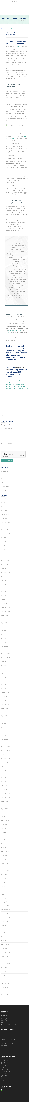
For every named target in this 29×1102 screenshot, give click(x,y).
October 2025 (4, 530)
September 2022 (5, 665)
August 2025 (4, 537)
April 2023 (3, 638)
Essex (2, 1064)
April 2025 (3, 553)
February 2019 (5, 820)
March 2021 (4, 735)
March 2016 (4, 940)
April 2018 (3, 844)
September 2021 (5, 712)
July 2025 (3, 541)
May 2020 (3, 774)
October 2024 (4, 568)
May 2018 (3, 840)
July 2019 (3, 813)
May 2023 (3, 634)
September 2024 (5, 572)
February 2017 (5, 898)
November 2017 (5, 863)
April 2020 (3, 778)
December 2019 (5, 793)
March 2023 (4, 642)
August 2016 (4, 921)
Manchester (4, 1075)
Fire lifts (25, 386)
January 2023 (4, 650)
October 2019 (4, 801)
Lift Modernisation (6, 1050)
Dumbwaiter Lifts (10, 386)
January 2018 (4, 855)
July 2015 (3, 971)
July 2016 (3, 925)
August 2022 (4, 669)
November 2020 (5, 751)
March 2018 (4, 847)
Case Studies (4, 471)
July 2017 (3, 878)
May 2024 (3, 588)
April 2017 (3, 890)
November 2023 (5, 611)
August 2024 (4, 576)
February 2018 (5, 851)
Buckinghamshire (5, 1062)
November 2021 (5, 704)
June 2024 (3, 584)
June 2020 (3, 770)
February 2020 (5, 785)
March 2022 (4, 689)
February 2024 (5, 599)
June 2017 (3, 882)
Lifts (14, 388)
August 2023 (4, 623)
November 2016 (5, 909)
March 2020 (4, 782)
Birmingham (4, 1077)
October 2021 (4, 708)
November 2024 (5, 565)
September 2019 (5, 805)
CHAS (9, 330)
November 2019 (5, 797)
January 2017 (4, 902)
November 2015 (5, 956)
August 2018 (4, 832)
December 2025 (5, 522)
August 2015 (4, 967)
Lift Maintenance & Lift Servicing (9, 1047)
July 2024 (3, 580)
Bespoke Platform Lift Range (8, 1034)
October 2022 (4, 661)
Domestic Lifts (10, 379)
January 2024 (4, 603)
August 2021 (4, 716)
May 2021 (3, 727)
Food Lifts (17, 379)
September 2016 (5, 917)
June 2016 (3, 929)
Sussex (3, 1080)
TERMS (20, 1099)
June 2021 (3, 723)
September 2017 (5, 871)
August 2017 (4, 874)
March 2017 (4, 894)
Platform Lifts (9, 21)
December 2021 (5, 700)
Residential (9, 388)
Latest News (4, 483)
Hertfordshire (4, 1066)
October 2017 (4, 867)
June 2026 (3, 499)
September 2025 (5, 534)
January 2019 (4, 824)
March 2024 (4, 596)
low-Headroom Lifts (22, 388)
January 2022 (4, 696)
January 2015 (4, 987)
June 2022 (3, 677)
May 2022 (3, 681)
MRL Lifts (19, 386)
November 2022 (5, 658)
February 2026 (5, 514)
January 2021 (4, 743)
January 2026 (4, 518)
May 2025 (3, 549)
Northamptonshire (6, 1071)
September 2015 (5, 964)
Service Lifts (18, 381)
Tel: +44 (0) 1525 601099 (7, 1022)
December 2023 (5, 607)
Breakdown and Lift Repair (8, 1049)
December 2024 (5, 561)
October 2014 (4, 995)
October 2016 (4, 913)
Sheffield (3, 1073)
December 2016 (5, 905)
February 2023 (5, 646)
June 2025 (3, 545)
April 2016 (3, 936)
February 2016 (5, 944)
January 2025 (4, 557)
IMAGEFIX (11, 1099)
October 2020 (4, 754)
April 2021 (3, 731)
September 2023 (5, 619)
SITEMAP (16, 1099)
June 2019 (3, 816)
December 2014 (5, 991)
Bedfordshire (4, 1060)
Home (3, 21)
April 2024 (3, 592)
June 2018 (3, 836)
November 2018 (5, 828)
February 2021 (5, 739)
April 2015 (3, 979)
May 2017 (3, 886)
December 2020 (5, 747)
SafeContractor (16, 330)
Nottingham (4, 1079)
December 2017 (5, 859)
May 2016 (3, 933)
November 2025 (5, 526)
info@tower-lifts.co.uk (10, 1024)
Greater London (5, 1069)
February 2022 (5, 692)
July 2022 (3, 673)
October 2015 (4, 960)
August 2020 (4, 762)
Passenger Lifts (19, 384)
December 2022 (5, 654)
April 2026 (3, 506)
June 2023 (3, 630)
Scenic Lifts (20, 383)
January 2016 (4, 948)
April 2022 (3, 685)
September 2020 (5, 758)
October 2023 (4, 615)
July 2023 (3, 627)
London (3, 1067)
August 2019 (4, 809)
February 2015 (5, 983)
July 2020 (3, 766)
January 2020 (4, 789)
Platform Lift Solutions (7, 1043)
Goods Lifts (12, 383)
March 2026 (4, 510)
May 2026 (3, 503)
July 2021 (3, 720)
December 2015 (5, 952)
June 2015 (3, 975)
